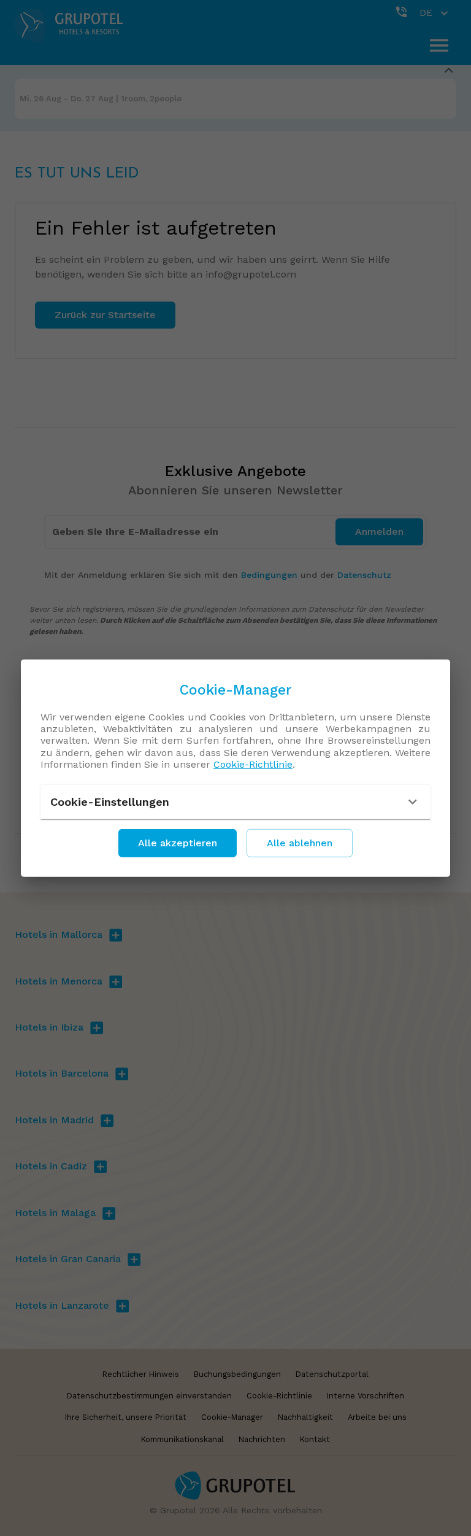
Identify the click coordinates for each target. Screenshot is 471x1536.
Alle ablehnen (299, 843)
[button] (235, 802)
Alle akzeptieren (177, 843)
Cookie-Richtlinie (253, 764)
